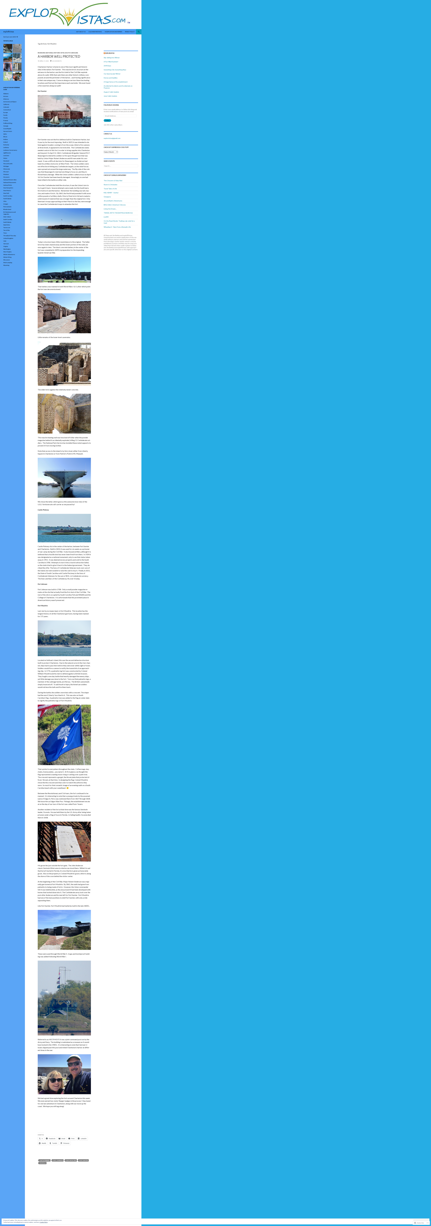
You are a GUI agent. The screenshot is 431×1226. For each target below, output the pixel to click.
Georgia (5, 126)
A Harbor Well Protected (59, 56)
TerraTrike (6, 230)
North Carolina (7, 196)
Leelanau (6, 147)
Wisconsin (6, 260)
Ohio (4, 201)
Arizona (5, 96)
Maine (5, 158)
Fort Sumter (83, 1160)
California (6, 104)
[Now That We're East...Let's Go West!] (7, 48)
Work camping (7, 262)
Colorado (6, 107)
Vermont (6, 244)
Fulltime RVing (7, 123)
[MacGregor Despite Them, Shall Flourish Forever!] (17, 48)
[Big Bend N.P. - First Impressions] (7, 76)
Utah (4, 241)
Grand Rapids (7, 128)
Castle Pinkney (45, 1160)
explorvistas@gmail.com (112, 138)
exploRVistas (8, 32)
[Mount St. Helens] (17, 57)
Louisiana (6, 155)
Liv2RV (106, 217)
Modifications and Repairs (113, 31)
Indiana (5, 139)
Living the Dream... (110, 209)
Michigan (6, 166)
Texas (5, 233)
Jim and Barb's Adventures (113, 201)
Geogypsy (107, 197)
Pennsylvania (7, 207)
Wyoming (6, 265)
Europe (5, 112)
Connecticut (7, 110)
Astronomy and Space (9, 102)
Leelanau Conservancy (10, 150)
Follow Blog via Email (111, 105)
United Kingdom (8, 238)
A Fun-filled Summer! (111, 62)
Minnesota (6, 169)
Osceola (43, 1163)
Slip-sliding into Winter (112, 58)
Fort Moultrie (71, 1160)
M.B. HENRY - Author (111, 193)
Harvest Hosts (7, 131)
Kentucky (6, 145)
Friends (5, 120)
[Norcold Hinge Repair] (7, 67)
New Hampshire (8, 188)
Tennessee (6, 227)
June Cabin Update (110, 96)
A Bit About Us (81, 31)
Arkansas (6, 99)
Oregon (5, 204)
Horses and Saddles (111, 78)
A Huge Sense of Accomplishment (116, 82)
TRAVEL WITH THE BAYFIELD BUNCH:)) (118, 213)
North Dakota (7, 198)
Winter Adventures (9, 254)
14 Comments (57, 61)
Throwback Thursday (9, 235)
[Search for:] (121, 166)
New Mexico (7, 190)
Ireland (5, 142)
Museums (41, 53)
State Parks (6, 225)
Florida (5, 118)
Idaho (5, 134)
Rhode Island (7, 209)
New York (6, 193)
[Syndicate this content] (104, 53)
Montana (6, 174)
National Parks (7, 185)
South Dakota (7, 222)
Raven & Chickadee (110, 185)
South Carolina (71, 53)
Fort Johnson (58, 1160)
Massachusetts (8, 163)
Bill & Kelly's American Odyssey (115, 205)
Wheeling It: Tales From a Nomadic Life (117, 227)
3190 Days (107, 66)
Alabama (6, 93)
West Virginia (7, 252)
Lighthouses (7, 153)
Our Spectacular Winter (112, 74)
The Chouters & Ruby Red (113, 180)
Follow (107, 120)
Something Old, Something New (115, 70)
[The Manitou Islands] (17, 76)
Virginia (5, 246)
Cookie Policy (44, 1222)
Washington (7, 249)
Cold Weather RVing (95, 31)
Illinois (5, 137)
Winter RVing (7, 257)
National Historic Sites (55, 53)
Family (5, 115)
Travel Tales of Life (110, 189)
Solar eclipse (7, 217)
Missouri (6, 172)
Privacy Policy (130, 31)
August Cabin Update (111, 92)
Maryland (6, 161)
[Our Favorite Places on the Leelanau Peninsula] (7, 57)
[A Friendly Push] (17, 67)
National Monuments (9, 182)
